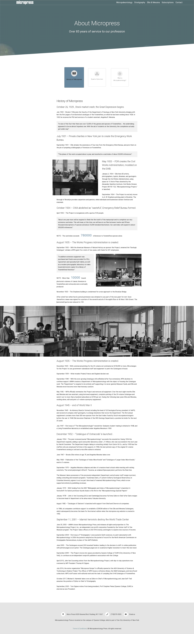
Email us (132, 614)
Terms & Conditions (79, 629)
